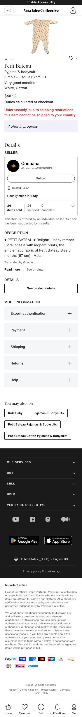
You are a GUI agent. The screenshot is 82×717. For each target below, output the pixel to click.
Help (14, 379)
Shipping (17, 346)
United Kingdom (29, 689)
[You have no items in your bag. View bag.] (73, 10)
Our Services (19, 462)
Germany (65, 689)
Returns (16, 363)
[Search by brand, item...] (9, 10)
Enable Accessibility (40, 2)
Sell (11, 484)
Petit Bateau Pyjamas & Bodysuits (32, 424)
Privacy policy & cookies (39, 571)
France (13, 689)
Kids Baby (15, 413)
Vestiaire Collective (26, 505)
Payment (17, 330)
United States (49, 689)
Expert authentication (28, 313)
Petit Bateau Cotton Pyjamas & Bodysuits (37, 436)
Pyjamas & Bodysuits (48, 413)
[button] (73, 10)
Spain (37, 693)
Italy (45, 693)
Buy (10, 473)
